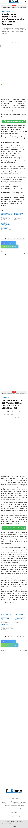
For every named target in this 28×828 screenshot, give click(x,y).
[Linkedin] (16, 42)
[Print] (20, 238)
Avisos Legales (20, 821)
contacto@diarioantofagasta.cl (16, 808)
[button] (2, 2)
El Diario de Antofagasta (8, 36)
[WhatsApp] (13, 42)
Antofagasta (6, 11)
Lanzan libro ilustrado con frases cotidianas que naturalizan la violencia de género (7, 254)
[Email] (19, 42)
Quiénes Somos (13, 821)
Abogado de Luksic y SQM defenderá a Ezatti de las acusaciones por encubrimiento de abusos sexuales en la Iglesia (21, 255)
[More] (22, 42)
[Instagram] (12, 816)
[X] (7, 42)
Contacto (7, 821)
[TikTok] (15, 816)
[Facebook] (4, 42)
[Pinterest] (10, 42)
